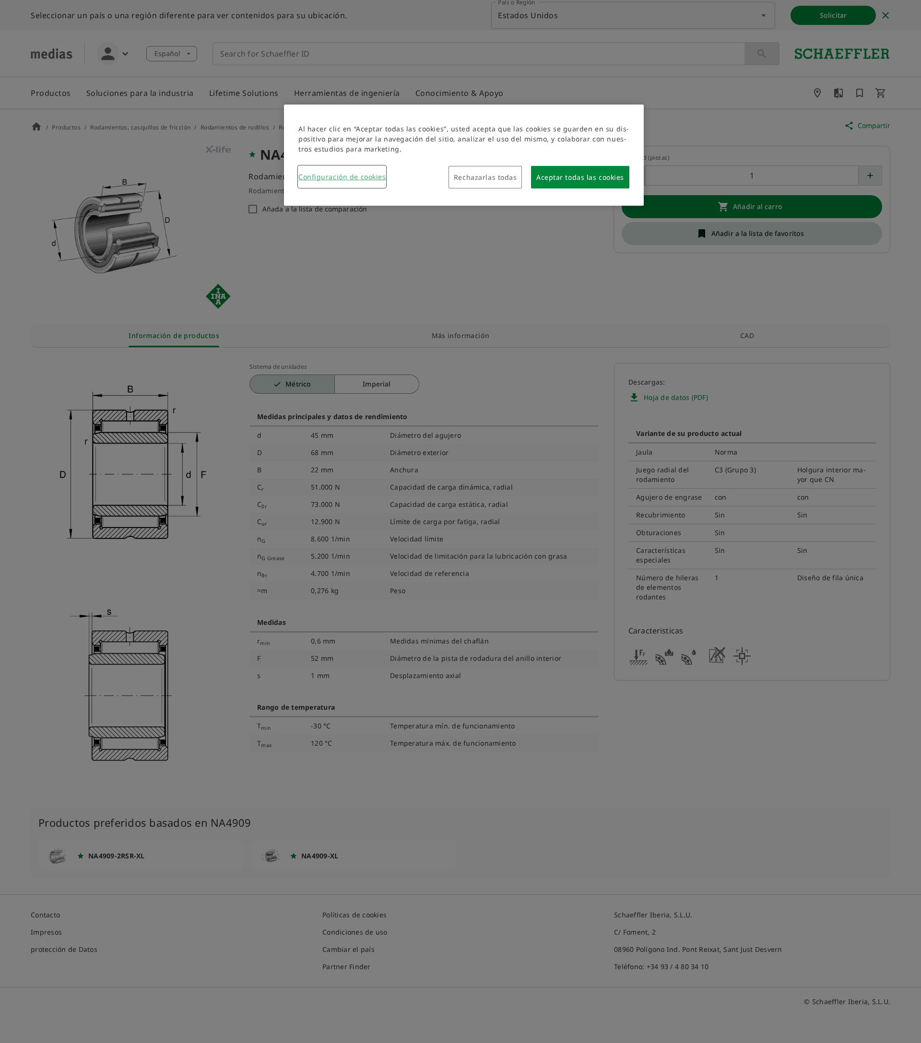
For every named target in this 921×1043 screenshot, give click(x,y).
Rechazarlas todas (485, 177)
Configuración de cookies (342, 176)
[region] (464, 155)
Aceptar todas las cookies (580, 177)
